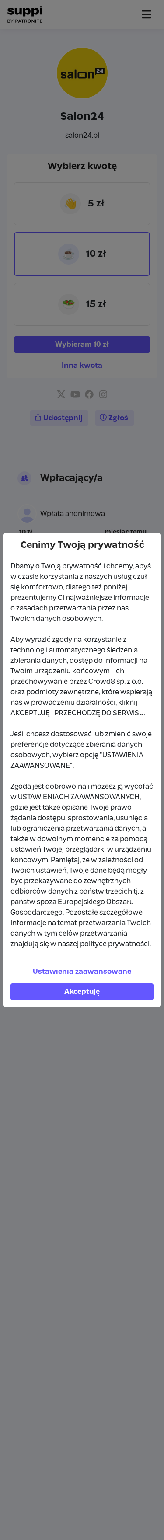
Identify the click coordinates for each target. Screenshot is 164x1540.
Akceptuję (82, 991)
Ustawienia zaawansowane (82, 971)
